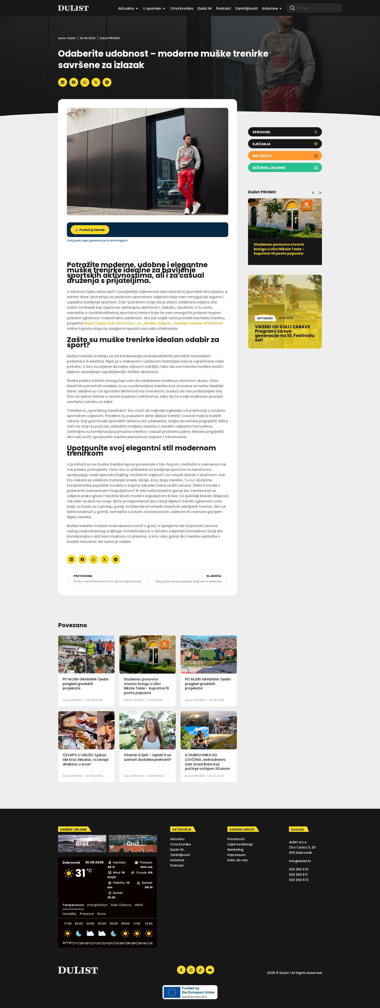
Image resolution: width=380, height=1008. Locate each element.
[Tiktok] (200, 970)
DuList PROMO (110, 38)
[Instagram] (191, 970)
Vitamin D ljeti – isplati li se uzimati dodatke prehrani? (147, 757)
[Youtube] (210, 970)
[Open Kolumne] (280, 8)
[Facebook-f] (181, 970)
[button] (62, 82)
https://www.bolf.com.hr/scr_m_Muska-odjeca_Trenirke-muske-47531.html (153, 323)
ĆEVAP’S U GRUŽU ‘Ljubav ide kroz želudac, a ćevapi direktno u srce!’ (86, 759)
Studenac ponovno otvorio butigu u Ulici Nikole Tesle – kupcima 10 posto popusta (146, 686)
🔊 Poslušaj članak (90, 230)
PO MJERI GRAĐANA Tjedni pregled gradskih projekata (85, 684)
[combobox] (314, 8)
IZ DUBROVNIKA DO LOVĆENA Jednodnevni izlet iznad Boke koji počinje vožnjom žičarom (207, 761)
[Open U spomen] (164, 8)
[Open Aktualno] (137, 8)
